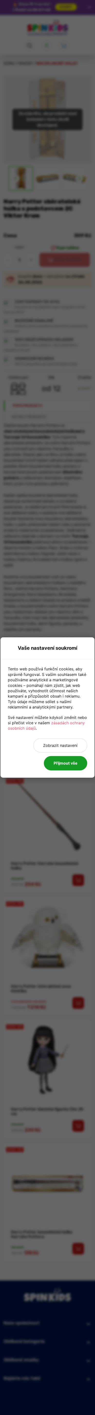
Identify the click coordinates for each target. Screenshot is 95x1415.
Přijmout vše (65, 763)
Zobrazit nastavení (60, 745)
